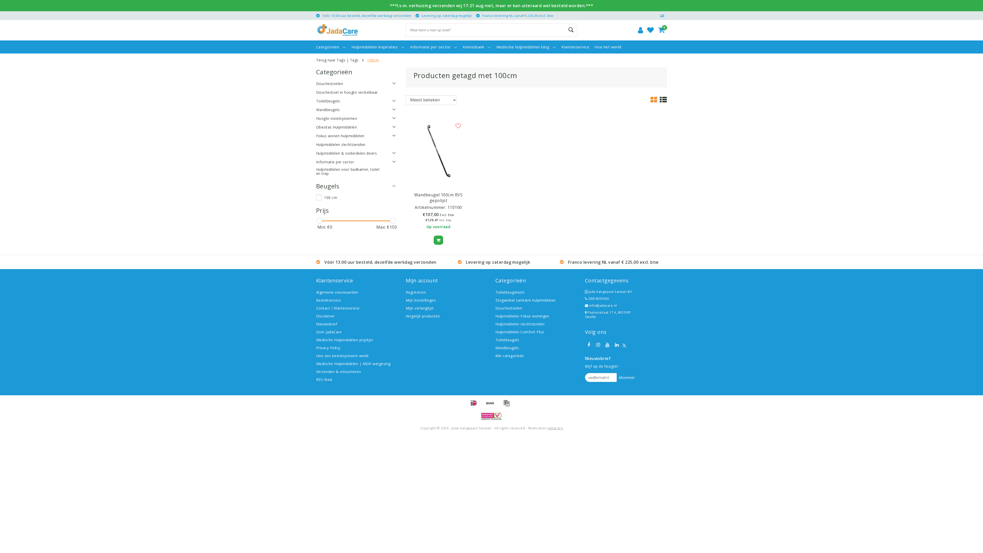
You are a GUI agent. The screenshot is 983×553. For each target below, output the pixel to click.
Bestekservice (328, 300)
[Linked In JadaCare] (617, 345)
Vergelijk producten (423, 316)
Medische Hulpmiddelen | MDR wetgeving (353, 363)
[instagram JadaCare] (598, 345)
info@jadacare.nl (603, 305)
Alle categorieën (509, 355)
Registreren (416, 292)
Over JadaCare (328, 331)
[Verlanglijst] (650, 30)
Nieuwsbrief (326, 324)
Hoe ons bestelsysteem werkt (342, 355)
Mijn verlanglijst (420, 308)
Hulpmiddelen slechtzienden (519, 324)
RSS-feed (324, 379)
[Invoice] (508, 405)
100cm (373, 60)
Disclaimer (325, 316)
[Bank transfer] (492, 405)
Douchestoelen (508, 308)
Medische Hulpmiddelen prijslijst (344, 339)
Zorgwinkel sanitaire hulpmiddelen (525, 300)
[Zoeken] (571, 30)
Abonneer (627, 377)
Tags (354, 60)
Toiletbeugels (507, 339)
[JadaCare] (337, 30)
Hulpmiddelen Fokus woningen (522, 316)
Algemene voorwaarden (337, 292)
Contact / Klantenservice (338, 308)
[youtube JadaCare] (607, 345)
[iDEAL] (475, 405)
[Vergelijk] (663, 15)
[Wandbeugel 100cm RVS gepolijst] (438, 151)
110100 (454, 207)
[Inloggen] (640, 30)
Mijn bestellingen (421, 300)
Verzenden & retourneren (338, 371)
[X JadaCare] (624, 345)
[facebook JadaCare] (589, 345)
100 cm (330, 197)
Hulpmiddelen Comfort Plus (519, 331)
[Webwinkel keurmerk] (491, 416)
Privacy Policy (328, 347)
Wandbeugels (507, 347)
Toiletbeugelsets (510, 292)
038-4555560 (598, 298)
